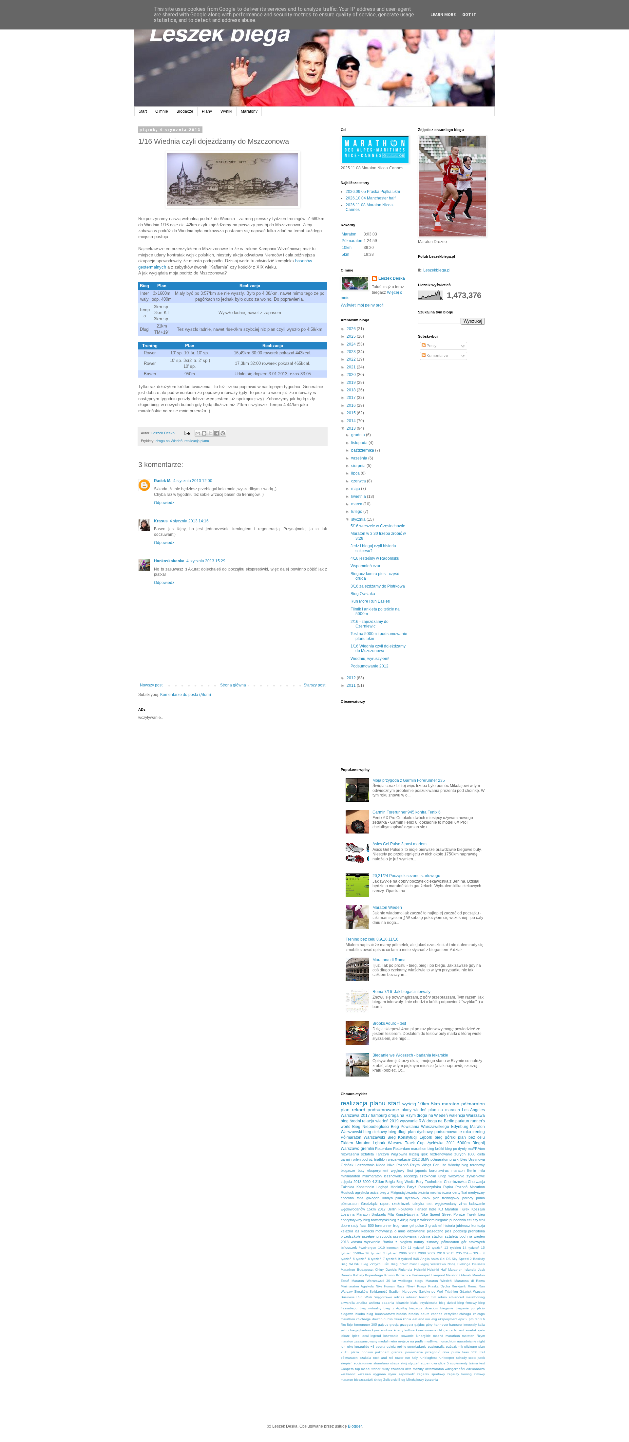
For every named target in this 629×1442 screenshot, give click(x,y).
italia (481, 1324)
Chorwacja (476, 1182)
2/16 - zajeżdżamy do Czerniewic (370, 623)
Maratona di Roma (389, 960)
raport (385, 1204)
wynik (392, 1374)
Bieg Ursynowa (472, 1159)
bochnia (459, 1220)
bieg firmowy (467, 1302)
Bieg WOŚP (350, 1264)
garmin (346, 1159)
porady (467, 1198)
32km (477, 1253)
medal (383, 1341)
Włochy (454, 1165)
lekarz (345, 1336)
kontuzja (478, 1225)
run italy (411, 1357)
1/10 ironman (388, 1247)
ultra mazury (414, 1369)
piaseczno (435, 1231)
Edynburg (459, 1126)
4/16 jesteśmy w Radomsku (375, 558)
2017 (352, 397)
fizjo (350, 1324)
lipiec (355, 1336)
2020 (352, 374)
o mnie (400, 1231)
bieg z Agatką (395, 1308)
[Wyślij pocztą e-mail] (198, 433)
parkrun (462, 1121)
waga (392, 1159)
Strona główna (233, 685)
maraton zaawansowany (359, 1341)
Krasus (161, 521)
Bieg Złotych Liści (375, 1264)
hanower (455, 1324)
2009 (431, 1253)
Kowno (389, 1275)
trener (376, 1369)
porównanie (414, 1352)
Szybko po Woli (431, 1291)
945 (416, 1259)
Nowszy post (151, 685)
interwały (470, 1324)
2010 (441, 1253)
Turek (471, 1214)
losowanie (390, 1336)
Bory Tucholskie (429, 1182)
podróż (367, 1159)
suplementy (458, 1363)
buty (361, 1170)
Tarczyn (382, 1154)
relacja (368, 1121)
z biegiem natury (409, 1242)
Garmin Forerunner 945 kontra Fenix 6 (406, 812)
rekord (358, 1109)
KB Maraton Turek (453, 1209)
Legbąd (382, 1187)
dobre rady (349, 1225)
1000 (471, 1154)
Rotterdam (383, 1149)
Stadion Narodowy (403, 1291)
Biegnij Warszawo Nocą (436, 1264)
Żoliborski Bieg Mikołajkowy (403, 1379)
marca (357, 504)
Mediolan (398, 1187)
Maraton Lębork (371, 1143)
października (363, 450)
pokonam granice (389, 1352)
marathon (453, 1336)
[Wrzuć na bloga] (204, 433)
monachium (447, 1341)
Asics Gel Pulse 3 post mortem (399, 844)
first (410, 1170)
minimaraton (350, 1176)
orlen (357, 1159)
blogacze (348, 1170)
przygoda (383, 1236)
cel (469, 1220)
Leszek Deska (391, 278)
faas (360, 1198)
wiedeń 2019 (387, 1121)
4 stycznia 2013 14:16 (189, 521)
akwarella (348, 1302)
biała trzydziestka (423, 1302)
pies (448, 1231)
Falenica (347, 1187)
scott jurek (476, 1357)
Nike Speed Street (436, 1214)
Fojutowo (405, 1209)
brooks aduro (419, 1314)
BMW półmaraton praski (440, 1159)
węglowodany (446, 1204)
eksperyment (447, 1319)
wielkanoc (348, 1374)
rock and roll (383, 1357)
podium (367, 1352)
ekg (434, 1319)
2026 (352, 329)
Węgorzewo (383, 1297)
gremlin (367, 1148)
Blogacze (185, 111)
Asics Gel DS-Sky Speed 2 (451, 1259)
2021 (352, 367)
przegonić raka (437, 1352)
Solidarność (378, 1291)
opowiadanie (417, 1346)
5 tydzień (360, 1259)
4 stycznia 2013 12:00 (192, 480)
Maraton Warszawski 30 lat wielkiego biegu (387, 1281)
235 (459, 1253)
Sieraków (361, 1291)
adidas (399, 1297)
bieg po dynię (456, 1149)
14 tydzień (471, 1247)
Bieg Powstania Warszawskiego (420, 1126)
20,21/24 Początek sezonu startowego (406, 875)
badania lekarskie (395, 1302)
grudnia (358, 435)
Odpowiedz (164, 502)
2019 (352, 382)
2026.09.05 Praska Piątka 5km (373, 191)
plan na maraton (444, 1110)
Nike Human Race (390, 1286)
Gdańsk (347, 1165)
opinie (401, 1346)
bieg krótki (436, 1149)
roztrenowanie (441, 1154)
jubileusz (463, 1225)
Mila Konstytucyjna (403, 1214)
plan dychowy (420, 1132)
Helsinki (420, 1269)
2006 (403, 1253)
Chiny (379, 1269)
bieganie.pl (443, 1220)
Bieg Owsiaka (363, 593)
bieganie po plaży (470, 1308)
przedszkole (350, 1236)
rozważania (350, 1154)
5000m (463, 1143)
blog (370, 1314)
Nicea (380, 1165)
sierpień (347, 1363)
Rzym (415, 1165)
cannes (436, 1314)
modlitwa (431, 1341)
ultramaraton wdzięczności (445, 1369)
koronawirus (439, 1170)
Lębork (426, 1137)
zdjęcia (346, 1182)
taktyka (418, 1204)
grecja (394, 1324)
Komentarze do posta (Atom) (185, 694)
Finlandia (405, 1269)
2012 (352, 678)
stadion (437, 1236)
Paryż (411, 1187)
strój (404, 1363)
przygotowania (404, 1236)
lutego (357, 511)
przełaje (368, 1236)
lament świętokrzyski (469, 1330)
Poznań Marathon (470, 1187)
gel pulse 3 (418, 1225)
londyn (387, 1198)
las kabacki (364, 1231)
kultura (410, 1330)
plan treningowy (446, 1198)
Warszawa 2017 (355, 1115)
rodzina (424, 1236)
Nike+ (411, 1286)
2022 (352, 359)
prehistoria (476, 1231)
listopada (360, 442)
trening (478, 1132)
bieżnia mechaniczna (434, 1192)
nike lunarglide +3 (360, 1346)
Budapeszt (365, 1269)
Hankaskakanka (169, 561)
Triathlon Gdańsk (458, 1291)
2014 (352, 421)
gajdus (383, 1324)
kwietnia (359, 496)
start (394, 1103)
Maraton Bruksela (371, 1214)
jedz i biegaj (350, 1330)
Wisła (368, 1297)
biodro (360, 1314)
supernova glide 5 (435, 1363)
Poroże (459, 1214)
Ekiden (347, 1143)
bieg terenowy (473, 1165)
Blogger (355, 1426)
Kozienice (403, 1275)
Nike (390, 1165)
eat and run (421, 1319)
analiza (361, 1302)
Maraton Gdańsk (458, 1275)
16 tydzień (373, 1253)
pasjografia (436, 1346)
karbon (365, 1330)
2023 (352, 351)
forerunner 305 (365, 1324)
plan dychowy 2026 (412, 1198)
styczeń (414, 1363)
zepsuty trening (459, 1374)
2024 (352, 344)
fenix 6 (480, 1319)
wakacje (403, 1159)
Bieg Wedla (405, 1182)
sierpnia (359, 465)
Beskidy (479, 1259)
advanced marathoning (467, 1297)
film (343, 1324)
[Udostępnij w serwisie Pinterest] (222, 433)
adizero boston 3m (421, 1297)
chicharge (363, 1319)
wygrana (379, 1374)
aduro (442, 1297)
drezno (377, 1319)
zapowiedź (407, 1374)
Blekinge (463, 1264)
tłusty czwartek (393, 1369)
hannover (441, 1324)
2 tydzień (390, 1253)
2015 (352, 413)
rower (399, 1357)
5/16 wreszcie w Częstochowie (378, 526)
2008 (422, 1253)
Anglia (425, 1259)
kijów (375, 1330)
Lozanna (347, 1214)
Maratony (249, 111)
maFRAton (476, 1149)
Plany (207, 111)
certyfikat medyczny (468, 1192)
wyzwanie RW (413, 1121)
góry (429, 1324)
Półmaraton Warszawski (363, 1137)
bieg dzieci (447, 1302)
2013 (352, 428)
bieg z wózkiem (422, 1220)
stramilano (381, 1363)
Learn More (443, 14)
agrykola (362, 1192)
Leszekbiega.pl (436, 270)
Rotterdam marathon (409, 1149)
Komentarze (437, 355)
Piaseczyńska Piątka (435, 1187)
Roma (472, 1286)
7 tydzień (390, 1259)
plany (406, 1110)
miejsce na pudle (411, 1341)
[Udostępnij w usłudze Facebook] (216, 433)
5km (345, 254)
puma (480, 1198)
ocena (380, 1346)
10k (403, 1247)
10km (347, 247)
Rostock (347, 1192)
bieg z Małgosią (392, 1192)
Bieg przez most (404, 1264)
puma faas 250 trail (468, 1352)
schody (461, 1357)
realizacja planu (196, 441)
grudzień (435, 1225)
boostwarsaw (385, 1314)
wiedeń (420, 1110)
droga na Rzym (402, 1115)
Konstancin (365, 1187)
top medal (363, 1369)
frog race (400, 1225)
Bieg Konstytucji (402, 1137)
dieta (481, 1154)
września (359, 458)
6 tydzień (375, 1259)
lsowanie (407, 1336)
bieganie (446, 1308)
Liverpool (438, 1275)
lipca (356, 473)
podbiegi (460, 1231)
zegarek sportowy (431, 1374)
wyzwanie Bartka (378, 1242)
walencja (457, 1115)
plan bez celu (471, 1137)
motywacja (383, 1231)
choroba (347, 1198)
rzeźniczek (401, 1204)
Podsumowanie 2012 (370, 666)
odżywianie (416, 1231)
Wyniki (226, 111)
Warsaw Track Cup (406, 1143)
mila (482, 1170)
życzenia (431, 1379)
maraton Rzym (473, 1336)
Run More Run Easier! (370, 601)
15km (371, 1209)
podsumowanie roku (452, 1132)
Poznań (402, 1165)
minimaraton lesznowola (382, 1176)
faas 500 (367, 1225)
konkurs (386, 1330)
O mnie (161, 111)
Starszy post (314, 685)
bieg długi (398, 1132)
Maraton (349, 234)
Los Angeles (473, 1110)
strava (394, 1363)
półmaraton (473, 1103)
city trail (479, 1220)
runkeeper (446, 1357)
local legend (371, 1336)
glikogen (372, 1198)
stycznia (359, 519)
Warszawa (475, 1115)
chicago (465, 1314)
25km (467, 1253)
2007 (412, 1253)
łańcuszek (349, 1247)
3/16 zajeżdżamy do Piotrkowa (378, 586)
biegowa (347, 1314)
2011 (352, 685)
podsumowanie (383, 1109)
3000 (367, 1182)
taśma (473, 1363)
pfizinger (470, 1346)
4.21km (378, 1182)
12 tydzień (434, 1247)
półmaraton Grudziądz (359, 1204)
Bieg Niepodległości (370, 1126)
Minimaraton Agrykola (357, 1286)
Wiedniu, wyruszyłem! (370, 658)
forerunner (383, 1225)
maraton (450, 1103)
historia (449, 1225)
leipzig (414, 1154)
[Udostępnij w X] (210, 433)
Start (143, 111)
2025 (352, 336)
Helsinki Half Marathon (445, 1269)
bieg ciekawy (375, 1132)
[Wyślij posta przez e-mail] (187, 433)
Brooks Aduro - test (389, 1023)
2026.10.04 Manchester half (370, 198)
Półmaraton (352, 240)
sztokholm (428, 1176)
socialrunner (363, 1363)
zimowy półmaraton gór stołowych (456, 1242)
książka (347, 1231)
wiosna (356, 1242)
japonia (421, 1170)
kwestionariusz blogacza (434, 1330)
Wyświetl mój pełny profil (363, 305)
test (429, 1204)
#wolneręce (367, 1247)
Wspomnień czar (365, 566)
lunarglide (423, 1336)
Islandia (470, 1269)
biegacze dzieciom (423, 1308)
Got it (469, 14)
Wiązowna (399, 1154)
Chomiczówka (455, 1182)
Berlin (392, 1209)
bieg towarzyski (375, 1220)
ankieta (374, 1302)
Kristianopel (420, 1275)
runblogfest (428, 1357)
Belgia (390, 1182)
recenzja (411, 1176)
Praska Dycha (439, 1286)
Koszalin (478, 1209)
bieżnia (411, 1192)
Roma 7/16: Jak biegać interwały (401, 991)
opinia (391, 1346)
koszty (398, 1330)
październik (454, 1346)
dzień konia (402, 1319)
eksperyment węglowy (386, 1170)
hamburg (379, 1115)
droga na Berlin (440, 1121)
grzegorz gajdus (412, 1324)
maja (356, 488)
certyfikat (451, 1314)
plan (345, 1109)
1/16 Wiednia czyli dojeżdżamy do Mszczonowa (378, 648)
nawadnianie (466, 1341)
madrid (438, 1336)
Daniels (391, 1269)
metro (393, 1341)
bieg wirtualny (371, 1308)
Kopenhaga (374, 1275)
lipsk (424, 1154)
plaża (355, 1352)
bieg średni (351, 1121)
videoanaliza (475, 1369)
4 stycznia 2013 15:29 (205, 561)
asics (374, 1192)
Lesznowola (364, 1165)
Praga (421, 1286)
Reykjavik (459, 1286)
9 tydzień (405, 1259)
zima (463, 1204)
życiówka (435, 1143)
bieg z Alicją (399, 1220)
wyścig (409, 1103)
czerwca (359, 481)
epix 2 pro (466, 1319)
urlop (442, 1176)
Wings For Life (434, 1165)
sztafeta (367, 1154)
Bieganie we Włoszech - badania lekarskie (410, 1055)
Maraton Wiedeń (387, 907)
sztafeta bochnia (458, 1236)
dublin (388, 1319)
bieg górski (445, 1137)
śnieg (378, 1379)
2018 (352, 390)
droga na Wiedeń (169, 441)
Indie (432, 1209)
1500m (358, 1253)
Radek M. (162, 480)
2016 (352, 405)
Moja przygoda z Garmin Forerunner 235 (408, 780)
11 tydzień (416, 1247)
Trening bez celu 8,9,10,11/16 (372, 939)
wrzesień (364, 1374)
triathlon (380, 1159)
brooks (401, 1314)
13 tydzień (452, 1247)
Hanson (421, 1209)
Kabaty (358, 1275)
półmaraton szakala (356, 1357)
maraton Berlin (463, 1170)
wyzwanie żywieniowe (466, 1176)
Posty (431, 346)
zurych (460, 1154)
